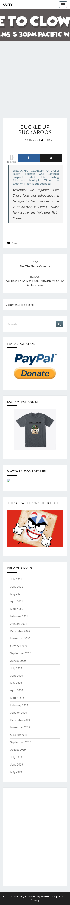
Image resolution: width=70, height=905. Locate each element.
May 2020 (16, 683)
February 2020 (19, 705)
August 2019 (18, 749)
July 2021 (16, 579)
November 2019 (20, 727)
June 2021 (16, 586)
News (15, 243)
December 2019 (20, 720)
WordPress (48, 896)
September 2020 (20, 653)
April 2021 (16, 601)
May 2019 (16, 772)
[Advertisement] (35, 82)
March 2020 (17, 698)
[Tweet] (51, 158)
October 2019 (18, 735)
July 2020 (16, 668)
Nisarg (35, 900)
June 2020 (16, 675)
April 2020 (16, 690)
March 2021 (17, 609)
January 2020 (18, 712)
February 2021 (19, 616)
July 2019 (16, 757)
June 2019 (16, 764)
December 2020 (20, 631)
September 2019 (20, 742)
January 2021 (18, 624)
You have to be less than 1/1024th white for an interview (35, 281)
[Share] (29, 158)
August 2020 (18, 661)
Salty (7, 4)
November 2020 (20, 638)
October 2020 (18, 646)
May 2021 (16, 594)
